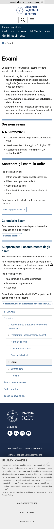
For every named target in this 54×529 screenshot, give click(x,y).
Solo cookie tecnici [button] (27, 503)
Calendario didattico (21, 348)
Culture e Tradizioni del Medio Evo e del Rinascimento (26, 31)
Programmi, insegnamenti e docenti (29, 335)
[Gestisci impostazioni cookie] (51, 264)
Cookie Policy (7, 495)
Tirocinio (15, 375)
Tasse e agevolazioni (14, 396)
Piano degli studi (19, 341)
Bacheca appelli (10, 236)
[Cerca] (23, 20)
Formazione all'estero (15, 382)
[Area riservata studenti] (42, 2)
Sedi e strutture (11, 389)
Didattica (3, 44)
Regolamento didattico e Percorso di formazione (27, 326)
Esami (14, 362)
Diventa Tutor (17, 369)
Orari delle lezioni (19, 355)
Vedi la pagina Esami (13, 209)
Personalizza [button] (27, 521)
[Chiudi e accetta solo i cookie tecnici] (47, 463)
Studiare (9, 311)
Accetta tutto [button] (27, 512)
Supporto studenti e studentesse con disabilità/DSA (27, 304)
